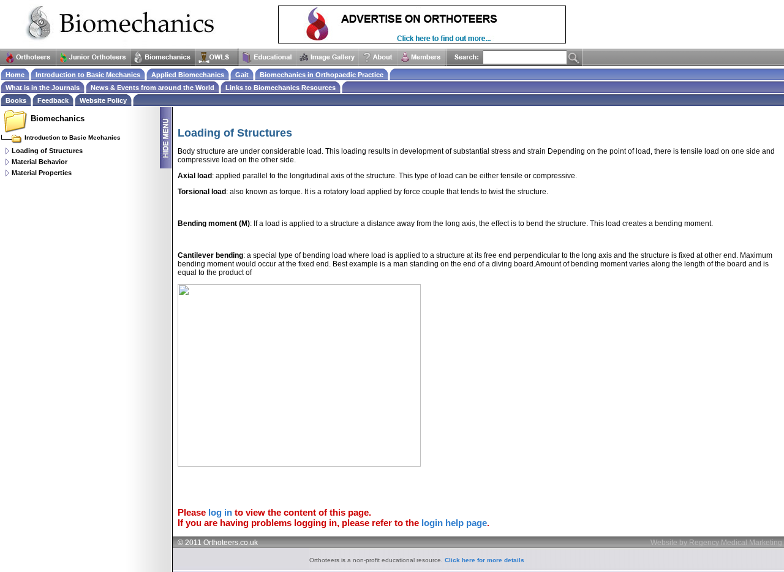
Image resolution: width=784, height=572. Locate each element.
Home (15, 74)
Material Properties (42, 172)
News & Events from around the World (152, 87)
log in (220, 512)
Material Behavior (39, 161)
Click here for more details (484, 560)
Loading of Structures (47, 150)
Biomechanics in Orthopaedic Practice (321, 74)
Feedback (53, 100)
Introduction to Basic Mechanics (88, 74)
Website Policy (103, 100)
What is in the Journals (43, 87)
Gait (242, 74)
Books (16, 100)
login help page (454, 522)
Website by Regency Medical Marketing (716, 542)
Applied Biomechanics (187, 74)
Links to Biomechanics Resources (280, 87)
